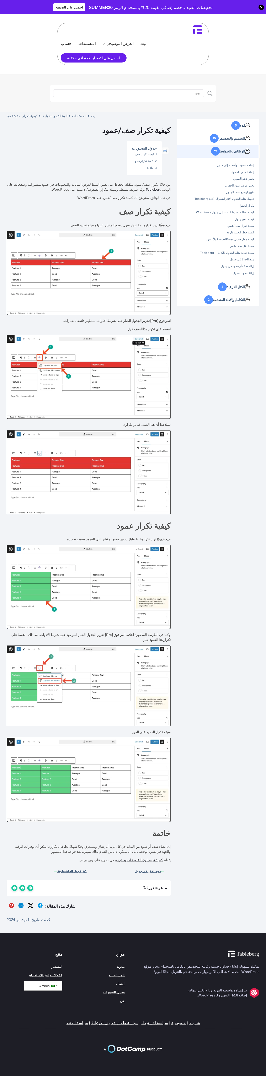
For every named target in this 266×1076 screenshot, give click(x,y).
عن (122, 1000)
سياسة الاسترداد (155, 1023)
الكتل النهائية (196, 990)
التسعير (57, 966)
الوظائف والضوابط (55, 116)
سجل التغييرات (114, 992)
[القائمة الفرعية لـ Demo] (103, 44)
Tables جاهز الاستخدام (45, 975)
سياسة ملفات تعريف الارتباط (114, 1023)
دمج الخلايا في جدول (148, 871)
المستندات (79, 116)
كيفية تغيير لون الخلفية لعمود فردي (139, 860)
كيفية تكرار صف (144, 154)
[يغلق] (261, 7)
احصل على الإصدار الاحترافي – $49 (93, 57)
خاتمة (150, 168)
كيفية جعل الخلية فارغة (72, 871)
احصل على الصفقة (69, 7)
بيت (143, 43)
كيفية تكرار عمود (144, 161)
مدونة (120, 966)
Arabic (44, 986)
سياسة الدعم (77, 1023)
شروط (194, 1023)
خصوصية (178, 1023)
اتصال (120, 983)
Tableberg (153, 189)
